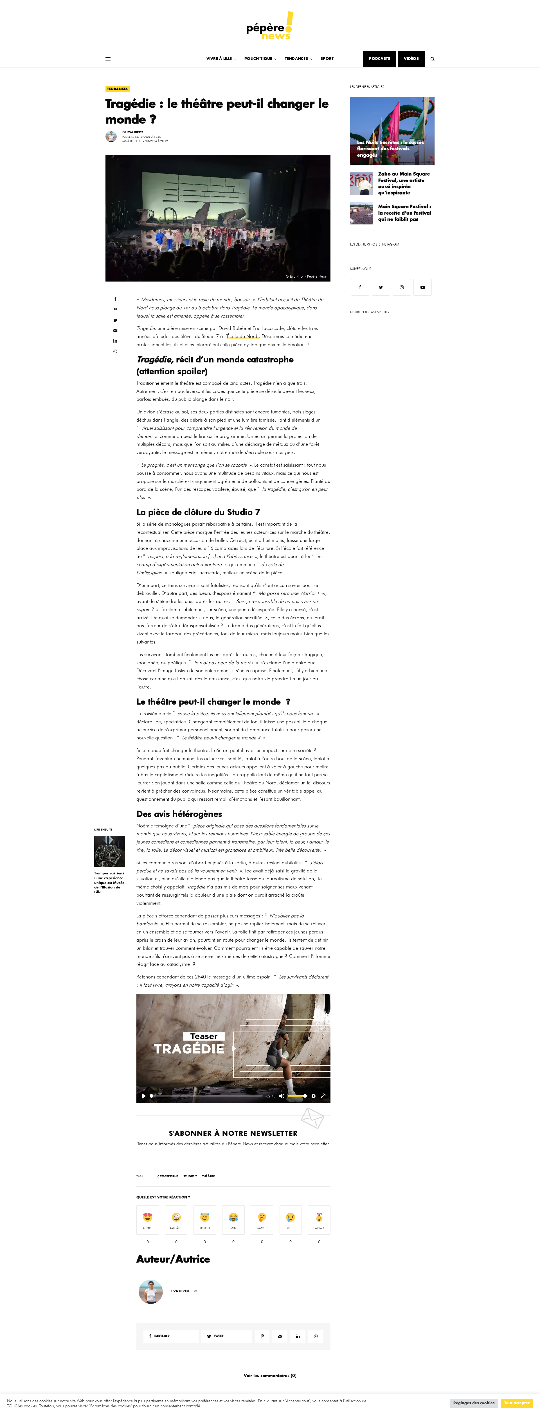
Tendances (117, 89)
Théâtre (208, 1176)
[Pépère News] (270, 25)
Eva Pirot (135, 132)
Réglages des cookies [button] (474, 1403)
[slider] (206, 1096)
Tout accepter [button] (517, 1403)
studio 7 (190, 1176)
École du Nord (243, 336)
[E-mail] (195, 1291)
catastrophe (168, 1176)
